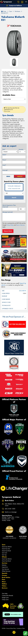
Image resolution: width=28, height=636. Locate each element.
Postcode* (5, 170)
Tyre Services (5, 569)
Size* (3, 149)
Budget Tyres (5, 597)
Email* (4, 165)
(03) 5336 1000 (10, 509)
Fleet (3, 579)
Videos (4, 586)
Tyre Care (4, 553)
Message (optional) (7, 212)
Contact (4, 575)
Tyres (3, 544)
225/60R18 (22, 291)
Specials (4, 573)
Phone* (4, 160)
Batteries (4, 565)
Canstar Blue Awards (7, 595)
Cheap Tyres (5, 599)
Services (4, 563)
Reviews (4, 588)
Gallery (4, 584)
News (4, 581)
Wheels (4, 557)
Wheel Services (6, 571)
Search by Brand (6, 551)
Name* (4, 155)
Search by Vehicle (7, 547)
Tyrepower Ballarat (15, 5)
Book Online (6, 577)
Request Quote (8, 231)
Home (4, 11)
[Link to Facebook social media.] (14, 632)
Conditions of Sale (21, 628)
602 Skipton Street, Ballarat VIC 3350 (14, 505)
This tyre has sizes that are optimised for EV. (11, 109)
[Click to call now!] (18, 2)
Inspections (5, 567)
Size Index (4, 593)
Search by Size (6, 549)
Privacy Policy (10, 225)
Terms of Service (20, 225)
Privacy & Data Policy (11, 628)
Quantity (21, 149)
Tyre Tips (4, 555)
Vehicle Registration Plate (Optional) (9, 206)
